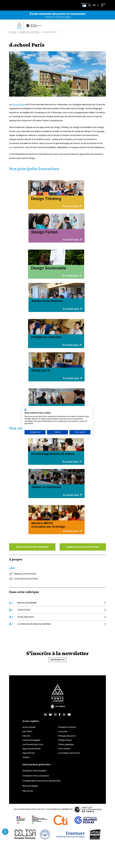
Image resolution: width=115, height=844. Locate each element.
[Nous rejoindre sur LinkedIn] (45, 714)
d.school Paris (18, 104)
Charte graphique (66, 744)
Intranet (26, 757)
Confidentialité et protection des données (41, 781)
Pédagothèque (65, 740)
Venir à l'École (28, 753)
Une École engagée (31, 740)
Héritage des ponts (67, 736)
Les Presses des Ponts (32, 744)
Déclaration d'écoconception (35, 776)
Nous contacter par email (32, 547)
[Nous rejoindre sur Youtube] (69, 714)
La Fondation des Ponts (69, 753)
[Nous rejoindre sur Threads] (64, 714)
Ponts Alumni (64, 749)
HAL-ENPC (27, 732)
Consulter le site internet (83, 547)
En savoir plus (57, 660)
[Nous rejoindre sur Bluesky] (50, 714)
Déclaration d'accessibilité (34, 771)
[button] (96, 5)
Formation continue (67, 727)
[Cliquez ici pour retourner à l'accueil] (29, 25)
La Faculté (62, 732)
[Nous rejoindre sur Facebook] (60, 714)
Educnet (26, 736)
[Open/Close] (103, 5)
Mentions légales (30, 786)
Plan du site (27, 791)
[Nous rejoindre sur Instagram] (55, 714)
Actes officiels (29, 727)
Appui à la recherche (31, 749)
